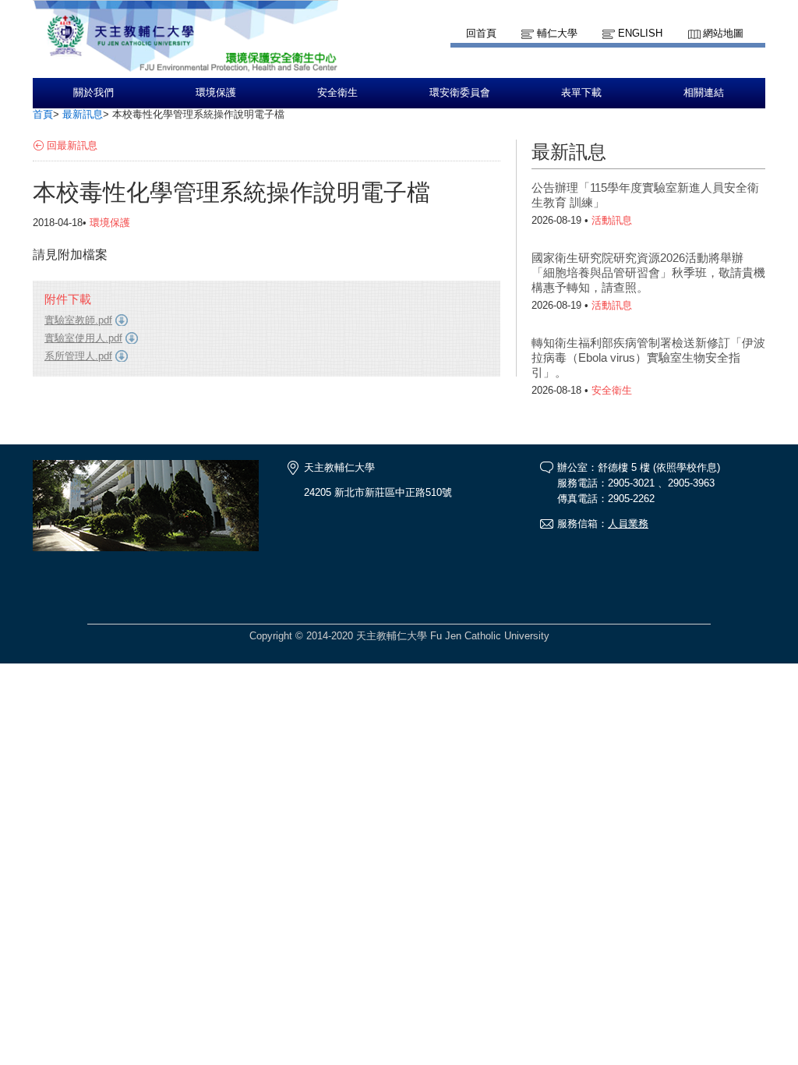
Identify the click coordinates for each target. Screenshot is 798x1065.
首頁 (43, 114)
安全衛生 (337, 92)
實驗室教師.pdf (78, 320)
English (640, 33)
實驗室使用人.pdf (83, 338)
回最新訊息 (72, 145)
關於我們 (93, 92)
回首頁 (481, 33)
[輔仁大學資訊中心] (185, 70)
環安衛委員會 (459, 92)
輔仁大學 (557, 33)
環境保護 (216, 92)
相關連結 (703, 92)
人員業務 (628, 523)
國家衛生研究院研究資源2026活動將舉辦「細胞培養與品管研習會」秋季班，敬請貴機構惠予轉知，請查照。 (648, 272)
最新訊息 (82, 114)
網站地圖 (723, 33)
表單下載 (581, 92)
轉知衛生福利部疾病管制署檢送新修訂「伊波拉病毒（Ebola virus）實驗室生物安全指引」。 (648, 357)
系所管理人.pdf (78, 356)
